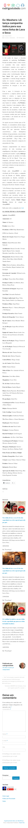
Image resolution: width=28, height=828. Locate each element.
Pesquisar (5, 775)
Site (3, 747)
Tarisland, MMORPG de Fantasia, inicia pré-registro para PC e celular (15, 687)
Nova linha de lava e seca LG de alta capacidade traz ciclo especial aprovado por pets (13, 520)
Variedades (12, 37)
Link (22, 208)
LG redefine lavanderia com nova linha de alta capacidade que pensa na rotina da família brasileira (13, 621)
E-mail (5, 741)
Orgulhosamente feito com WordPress (13, 820)
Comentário (6, 709)
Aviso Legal (5, 796)
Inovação (6, 37)
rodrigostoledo (7, 35)
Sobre (4, 801)
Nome (4, 734)
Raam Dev (22, 822)
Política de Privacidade (8, 798)
